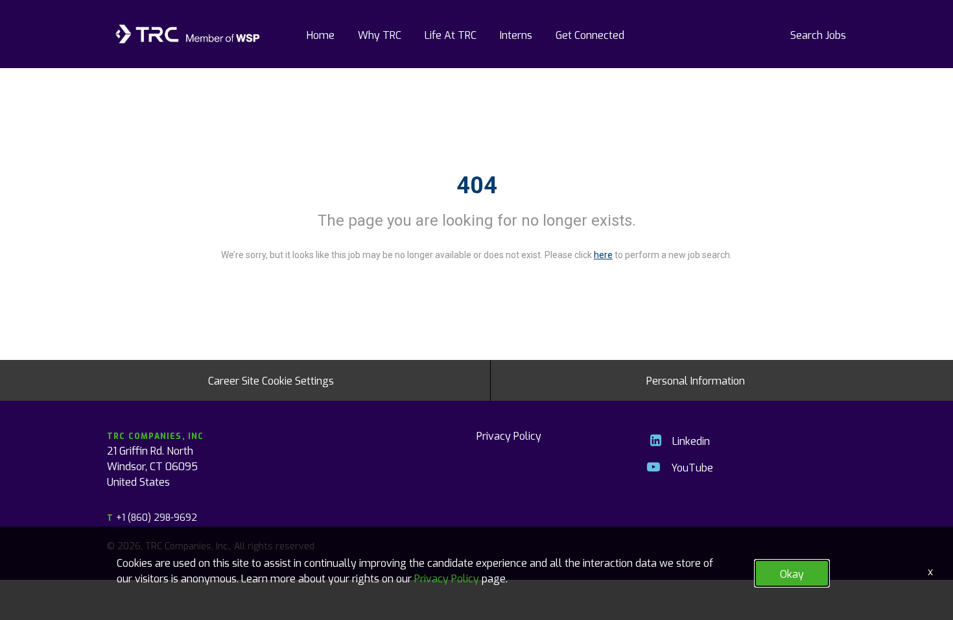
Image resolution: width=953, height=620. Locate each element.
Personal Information (695, 380)
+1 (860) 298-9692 (152, 517)
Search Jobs (818, 34)
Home (321, 34)
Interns (516, 34)
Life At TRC (450, 34)
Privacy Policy (508, 435)
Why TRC (379, 34)
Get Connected (590, 34)
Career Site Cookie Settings (271, 380)
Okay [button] (792, 573)
